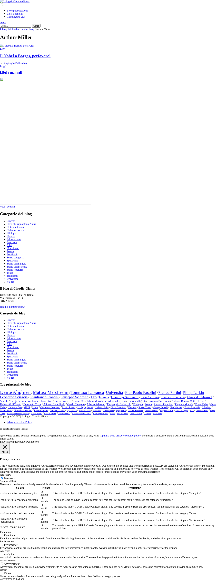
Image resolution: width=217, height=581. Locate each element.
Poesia (148, 404)
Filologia (11, 233)
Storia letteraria (15, 269)
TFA (94, 397)
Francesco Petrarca (173, 397)
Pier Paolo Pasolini (140, 392)
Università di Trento (10, 404)
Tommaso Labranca (87, 392)
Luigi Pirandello (20, 401)
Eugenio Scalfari (166, 410)
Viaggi (10, 281)
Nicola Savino (122, 414)
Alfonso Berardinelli (54, 404)
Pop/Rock (12, 254)
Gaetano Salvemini (135, 410)
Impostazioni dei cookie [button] (12, 441)
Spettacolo (12, 260)
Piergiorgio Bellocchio (15, 63)
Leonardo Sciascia (14, 397)
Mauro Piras (6, 410)
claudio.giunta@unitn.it (12, 306)
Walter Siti (97, 410)
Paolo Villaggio (181, 410)
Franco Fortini (169, 392)
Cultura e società (16, 230)
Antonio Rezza (180, 401)
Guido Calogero (76, 404)
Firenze (11, 236)
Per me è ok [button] (32, 441)
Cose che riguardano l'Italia (21, 224)
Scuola (4, 401)
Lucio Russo (68, 407)
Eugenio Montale (184, 404)
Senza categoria (15, 257)
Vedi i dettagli (7, 206)
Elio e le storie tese (23, 410)
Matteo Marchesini (50, 392)
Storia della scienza (17, 266)
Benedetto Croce (32, 404)
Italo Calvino (150, 397)
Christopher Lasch (100, 413)
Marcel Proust (36, 413)
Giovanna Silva (202, 410)
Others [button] (3, 569)
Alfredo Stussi (64, 413)
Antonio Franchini (163, 404)
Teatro (10, 272)
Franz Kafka (201, 404)
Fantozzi (132, 407)
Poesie (10, 251)
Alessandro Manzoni (199, 397)
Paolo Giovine (41, 410)
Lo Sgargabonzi (85, 407)
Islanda (104, 397)
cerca (3, 22)
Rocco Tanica (145, 407)
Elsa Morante (176, 407)
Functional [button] (5, 532)
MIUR (27, 407)
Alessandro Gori (117, 401)
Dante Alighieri (15, 392)
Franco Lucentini (42, 401)
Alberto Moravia (151, 410)
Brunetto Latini (57, 410)
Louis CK (79, 401)
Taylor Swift (72, 410)
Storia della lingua (16, 263)
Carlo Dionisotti (136, 414)
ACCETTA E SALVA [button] (12, 579)
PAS (192, 410)
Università (12, 278)
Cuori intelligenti (137, 401)
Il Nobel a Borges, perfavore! (25, 56)
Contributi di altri (16, 16)
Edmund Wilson (96, 401)
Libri (2, 48)
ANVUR (147, 414)
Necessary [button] (5, 474)
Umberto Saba (101, 407)
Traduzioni (12, 275)
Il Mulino (206, 407)
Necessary (9, 478)
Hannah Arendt (50, 413)
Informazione (14, 239)
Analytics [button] (5, 551)
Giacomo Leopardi (50, 407)
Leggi (3, 66)
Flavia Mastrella (192, 407)
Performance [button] (7, 541)
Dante (112, 413)
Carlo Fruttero (62, 401)
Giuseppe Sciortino (74, 397)
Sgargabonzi (121, 410)
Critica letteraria (15, 227)
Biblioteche (157, 414)
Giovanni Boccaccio (159, 401)
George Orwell (160, 407)
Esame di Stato (85, 410)
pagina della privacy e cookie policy (121, 435)
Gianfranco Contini (44, 397)
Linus (35, 407)
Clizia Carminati (118, 407)
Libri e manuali (15, 13)
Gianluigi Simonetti (125, 397)
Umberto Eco (15, 407)
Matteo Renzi (197, 401)
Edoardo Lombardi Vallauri (18, 413)
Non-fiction (13, 248)
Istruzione (12, 242)
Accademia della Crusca (81, 413)
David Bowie (108, 410)
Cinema (11, 221)
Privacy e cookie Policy (19, 422)
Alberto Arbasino (96, 404)
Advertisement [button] (8, 560)
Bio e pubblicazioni (17, 10)
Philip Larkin (193, 392)
